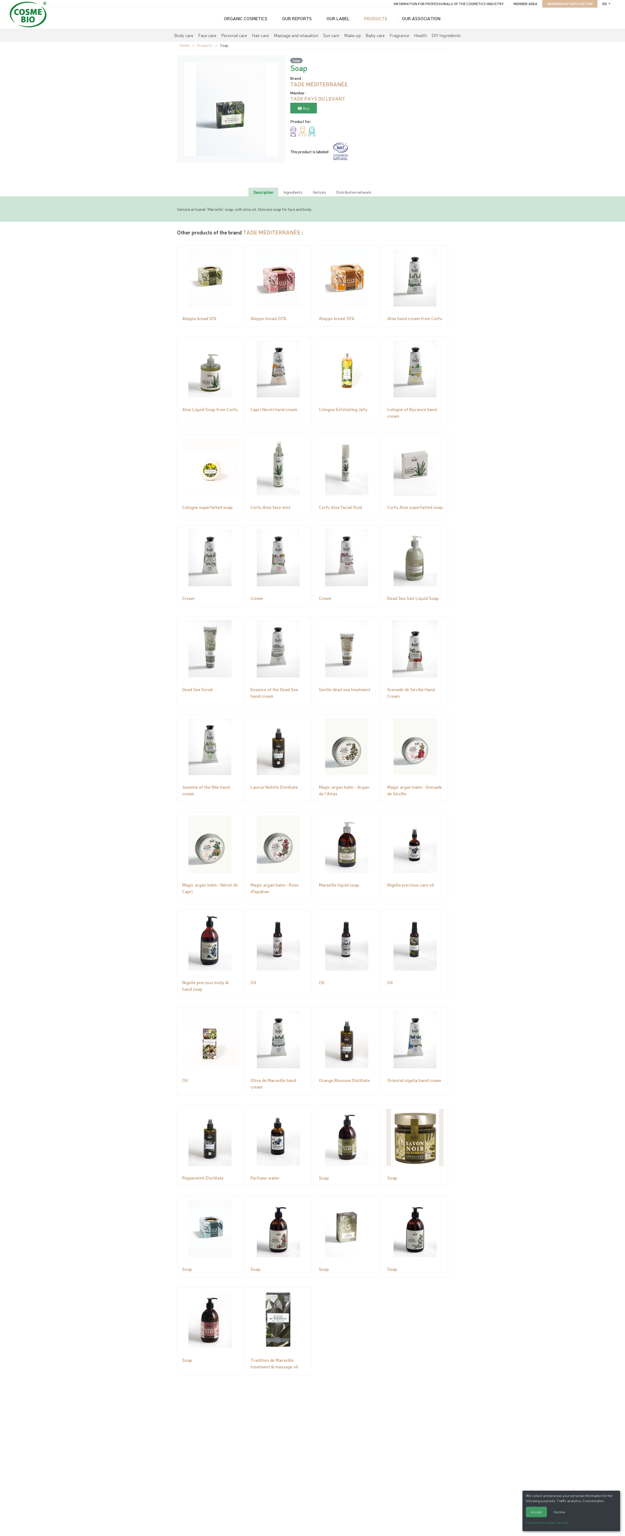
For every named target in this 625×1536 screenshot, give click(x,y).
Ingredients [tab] (292, 192)
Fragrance (399, 35)
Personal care (234, 35)
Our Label (338, 18)
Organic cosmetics (245, 18)
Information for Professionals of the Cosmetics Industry (449, 3)
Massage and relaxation (296, 35)
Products (375, 18)
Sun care (331, 35)
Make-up (352, 35)
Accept (536, 1512)
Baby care (375, 35)
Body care (183, 35)
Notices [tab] (319, 192)
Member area (525, 3)
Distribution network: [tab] (354, 192)
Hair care (260, 35)
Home (184, 45)
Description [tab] (263, 192)
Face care (207, 35)
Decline (559, 1512)
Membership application (570, 3)
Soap (296, 60)
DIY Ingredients (446, 35)
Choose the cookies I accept (547, 1522)
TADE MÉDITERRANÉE (272, 232)
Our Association (421, 18)
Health (420, 35)
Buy (306, 108)
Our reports (297, 18)
